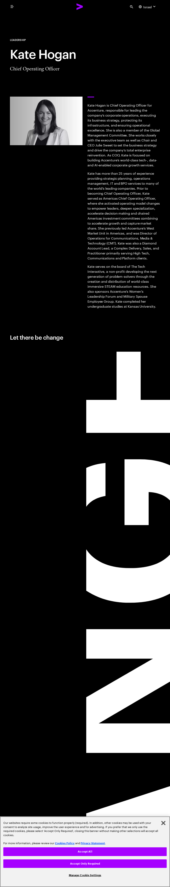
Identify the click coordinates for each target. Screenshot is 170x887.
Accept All (85, 851)
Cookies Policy (65, 843)
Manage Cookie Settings (85, 875)
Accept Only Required (85, 863)
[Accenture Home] (80, 7)
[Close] (163, 823)
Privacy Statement (93, 843)
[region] (85, 851)
